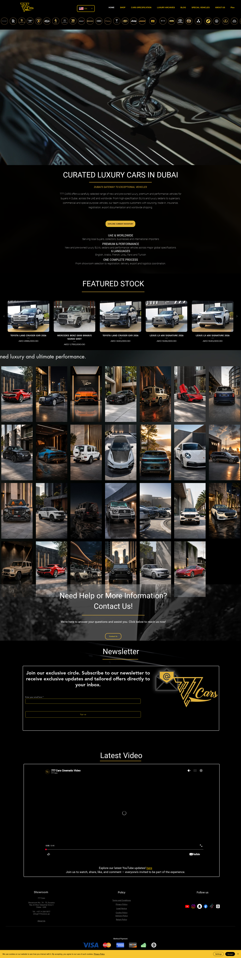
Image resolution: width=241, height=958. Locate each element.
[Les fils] (218, 906)
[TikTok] (211, 906)
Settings (218, 954)
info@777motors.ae (41, 914)
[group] (120, 323)
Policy (121, 892)
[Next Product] (236, 316)
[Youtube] (187, 906)
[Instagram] (193, 906)
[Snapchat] (199, 906)
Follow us (202, 892)
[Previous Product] (4, 316)
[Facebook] (205, 906)
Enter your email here (33, 697)
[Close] (237, 954)
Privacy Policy (99, 954)
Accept (230, 954)
